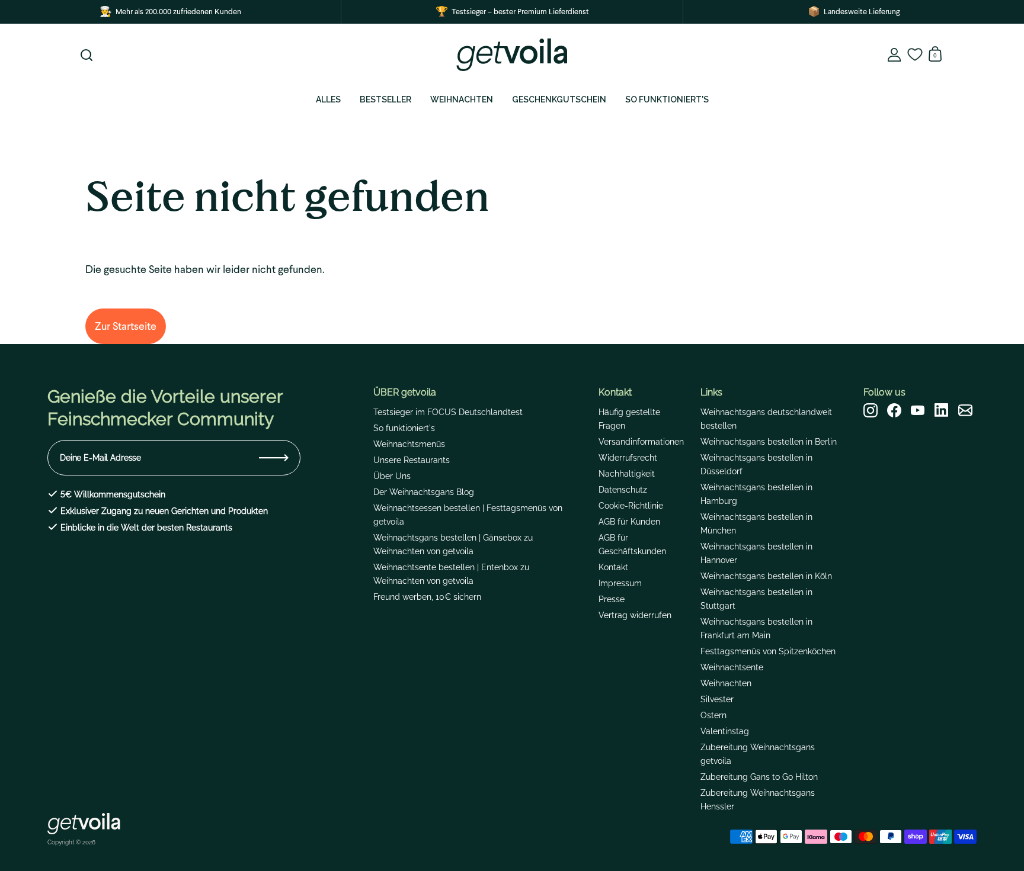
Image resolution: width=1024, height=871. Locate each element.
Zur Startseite (125, 326)
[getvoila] (511, 54)
